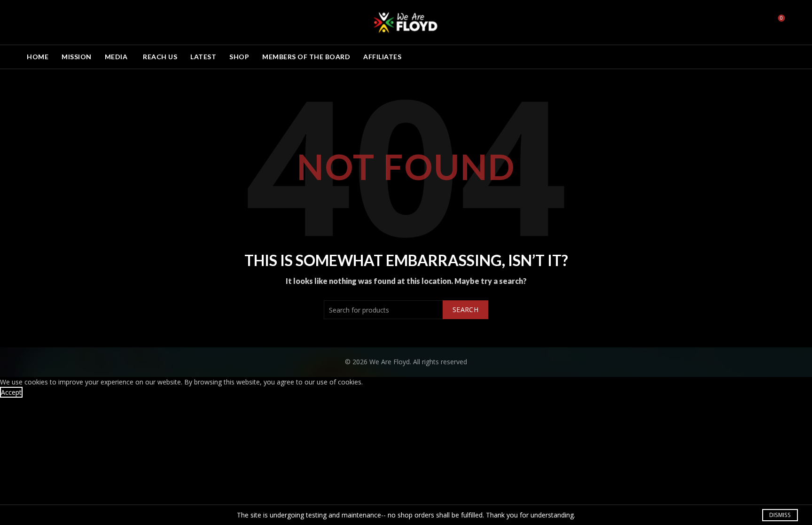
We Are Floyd (389, 361)
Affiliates (382, 57)
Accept (11, 392)
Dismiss (779, 515)
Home (37, 57)
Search (465, 309)
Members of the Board (306, 57)
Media (116, 57)
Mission (77, 57)
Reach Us (160, 57)
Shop (239, 57)
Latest (203, 57)
